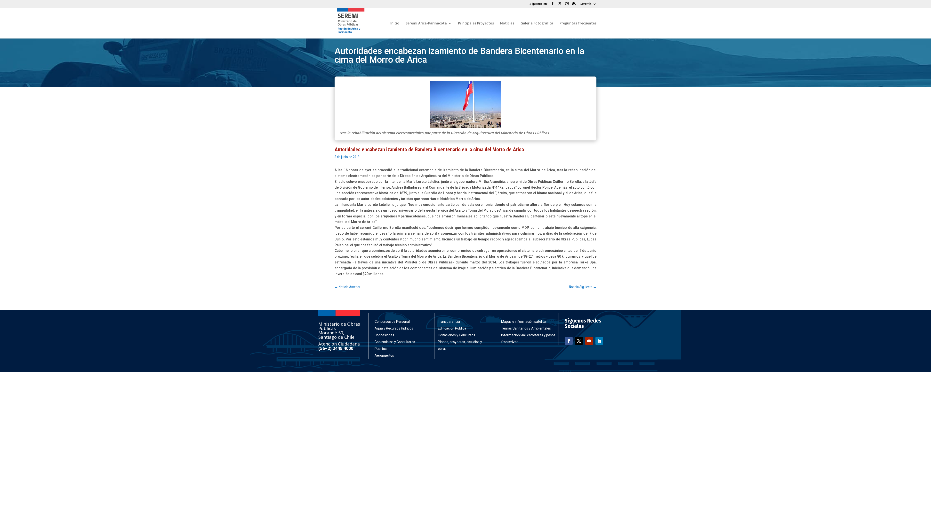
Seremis (586, 4)
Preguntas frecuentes (578, 23)
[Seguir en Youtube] (589, 341)
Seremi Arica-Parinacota (426, 23)
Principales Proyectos (476, 23)
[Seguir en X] (579, 341)
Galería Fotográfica (537, 23)
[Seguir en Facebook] (569, 341)
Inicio (394, 23)
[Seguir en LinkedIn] (599, 341)
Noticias (507, 23)
